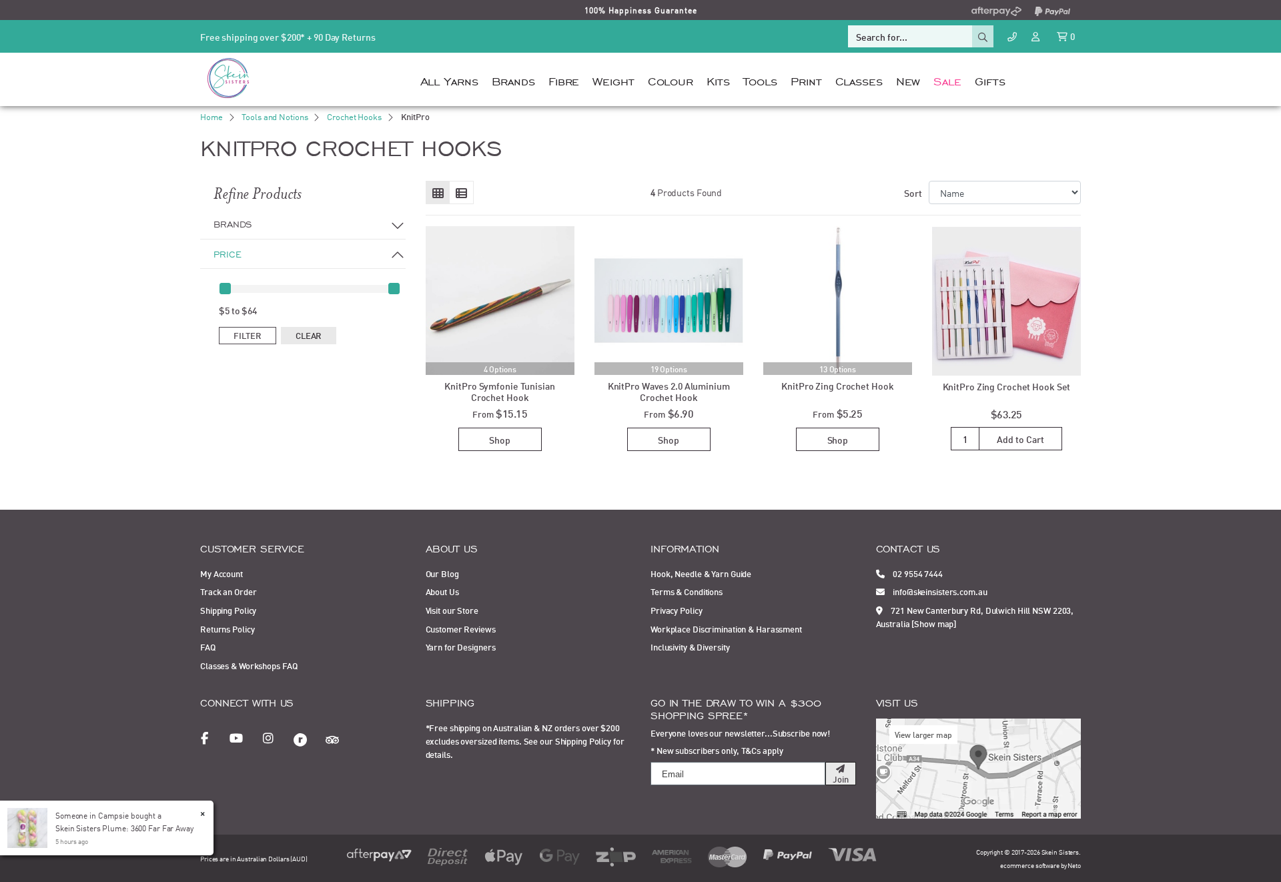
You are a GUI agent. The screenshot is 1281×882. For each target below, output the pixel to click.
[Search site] (982, 36)
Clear (309, 335)
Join (841, 779)
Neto (1074, 865)
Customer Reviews (461, 628)
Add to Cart (1020, 438)
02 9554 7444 (917, 573)
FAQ (208, 646)
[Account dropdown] (1036, 36)
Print (806, 80)
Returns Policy (227, 628)
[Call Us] (1012, 36)
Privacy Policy (676, 610)
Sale (947, 80)
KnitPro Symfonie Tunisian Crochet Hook (499, 391)
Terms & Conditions (687, 591)
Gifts (990, 80)
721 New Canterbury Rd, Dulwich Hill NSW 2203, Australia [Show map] (975, 616)
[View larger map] (979, 767)
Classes (859, 80)
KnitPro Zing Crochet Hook (837, 385)
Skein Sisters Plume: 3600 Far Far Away (124, 827)
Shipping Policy (228, 610)
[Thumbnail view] (438, 193)
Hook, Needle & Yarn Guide (701, 573)
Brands (513, 80)
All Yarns (449, 80)
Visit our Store (452, 610)
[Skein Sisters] (228, 77)
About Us (442, 591)
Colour (670, 80)
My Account (221, 573)
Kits (718, 80)
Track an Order (228, 591)
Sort (913, 192)
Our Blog (442, 573)
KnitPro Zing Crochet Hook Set (1007, 386)
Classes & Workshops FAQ (248, 665)
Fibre (563, 80)
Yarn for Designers (461, 646)
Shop (499, 439)
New (908, 80)
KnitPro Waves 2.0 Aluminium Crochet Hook (669, 391)
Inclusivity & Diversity (690, 646)
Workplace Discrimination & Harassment (726, 628)
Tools (760, 80)
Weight (613, 80)
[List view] (461, 193)
